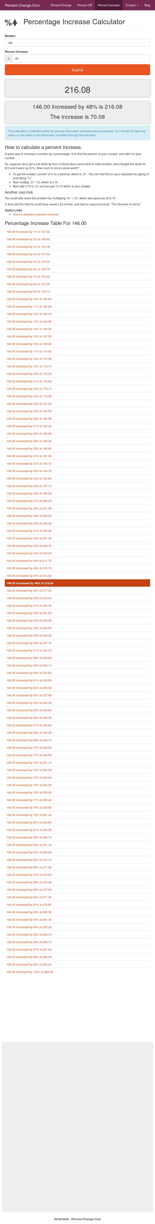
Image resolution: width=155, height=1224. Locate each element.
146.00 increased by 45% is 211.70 (28, 561)
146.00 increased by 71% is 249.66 (28, 755)
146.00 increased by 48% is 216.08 (29, 583)
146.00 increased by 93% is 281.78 (28, 919)
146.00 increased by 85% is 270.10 (28, 860)
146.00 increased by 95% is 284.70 (28, 934)
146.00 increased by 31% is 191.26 (28, 456)
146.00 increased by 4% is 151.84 (28, 254)
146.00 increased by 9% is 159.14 (28, 291)
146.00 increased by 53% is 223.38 (28, 620)
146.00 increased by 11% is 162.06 (28, 306)
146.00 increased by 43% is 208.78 (28, 546)
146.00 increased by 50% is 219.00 (28, 598)
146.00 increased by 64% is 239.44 (28, 703)
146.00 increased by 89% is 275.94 (28, 890)
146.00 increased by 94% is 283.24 (28, 927)
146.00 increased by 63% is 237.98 (28, 695)
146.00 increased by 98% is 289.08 (28, 957)
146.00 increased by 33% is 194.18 (28, 471)
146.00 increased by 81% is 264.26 (28, 830)
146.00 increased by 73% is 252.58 (28, 770)
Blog (147, 5)
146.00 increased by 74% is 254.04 (28, 777)
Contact (131, 5)
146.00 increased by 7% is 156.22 (28, 276)
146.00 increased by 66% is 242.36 (28, 718)
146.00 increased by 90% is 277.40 (28, 897)
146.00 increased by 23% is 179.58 (28, 396)
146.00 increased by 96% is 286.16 (28, 942)
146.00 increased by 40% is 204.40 (28, 523)
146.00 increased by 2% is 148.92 (28, 239)
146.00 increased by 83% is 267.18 (28, 845)
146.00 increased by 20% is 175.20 (28, 374)
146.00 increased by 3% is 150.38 (28, 247)
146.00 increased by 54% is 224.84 (28, 628)
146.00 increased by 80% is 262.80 (28, 822)
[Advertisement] (77, 1010)
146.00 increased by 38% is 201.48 (28, 508)
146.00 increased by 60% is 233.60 (28, 673)
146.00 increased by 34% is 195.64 (28, 478)
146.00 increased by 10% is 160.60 (28, 299)
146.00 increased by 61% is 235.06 (28, 680)
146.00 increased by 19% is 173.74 (28, 366)
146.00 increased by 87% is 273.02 (28, 875)
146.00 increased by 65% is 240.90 (28, 710)
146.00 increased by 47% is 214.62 (28, 576)
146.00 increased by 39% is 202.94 (28, 516)
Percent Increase (109, 5)
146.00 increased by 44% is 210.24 (28, 553)
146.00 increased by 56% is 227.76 (28, 643)
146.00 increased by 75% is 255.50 (28, 785)
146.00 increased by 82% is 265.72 (28, 837)
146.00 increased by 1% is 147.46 (28, 232)
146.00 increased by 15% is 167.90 (28, 336)
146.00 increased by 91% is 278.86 (28, 904)
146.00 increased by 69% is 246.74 (28, 740)
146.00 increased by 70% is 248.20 (28, 747)
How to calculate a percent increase (36, 214)
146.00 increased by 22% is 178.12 (28, 389)
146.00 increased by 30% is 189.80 (28, 448)
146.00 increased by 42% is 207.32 (28, 538)
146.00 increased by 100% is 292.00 (29, 972)
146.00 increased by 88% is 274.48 (28, 882)
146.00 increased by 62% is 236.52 (28, 688)
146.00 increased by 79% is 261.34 (28, 815)
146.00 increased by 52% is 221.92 (28, 613)
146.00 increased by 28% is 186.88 (28, 433)
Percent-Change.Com (22, 5)
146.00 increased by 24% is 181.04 (28, 404)
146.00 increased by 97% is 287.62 (28, 949)
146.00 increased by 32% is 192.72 (28, 463)
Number (10, 36)
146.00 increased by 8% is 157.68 (28, 284)
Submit (77, 69)
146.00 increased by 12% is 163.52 (28, 314)
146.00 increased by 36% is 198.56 (28, 493)
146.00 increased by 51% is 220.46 (28, 605)
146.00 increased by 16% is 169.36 (28, 344)
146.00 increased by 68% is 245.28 (28, 733)
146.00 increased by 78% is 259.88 (28, 807)
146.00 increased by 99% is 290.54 (28, 964)
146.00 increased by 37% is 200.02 (28, 501)
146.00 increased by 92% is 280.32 (28, 912)
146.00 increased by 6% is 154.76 (28, 269)
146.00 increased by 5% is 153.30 (28, 261)
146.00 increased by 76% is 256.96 (28, 792)
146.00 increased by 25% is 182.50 (28, 411)
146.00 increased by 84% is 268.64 (28, 852)
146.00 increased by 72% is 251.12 (28, 762)
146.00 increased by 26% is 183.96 (28, 418)
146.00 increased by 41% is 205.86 (28, 531)
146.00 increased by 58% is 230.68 (28, 658)
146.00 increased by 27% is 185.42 (28, 426)
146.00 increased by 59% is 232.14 (28, 665)
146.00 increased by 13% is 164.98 (28, 321)
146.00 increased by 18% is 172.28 (28, 359)
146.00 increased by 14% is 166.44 (28, 329)
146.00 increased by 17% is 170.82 (28, 351)
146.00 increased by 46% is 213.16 (28, 568)
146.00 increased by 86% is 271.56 (28, 867)
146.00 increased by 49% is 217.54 (28, 590)
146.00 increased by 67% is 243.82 (28, 725)
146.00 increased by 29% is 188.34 (28, 441)
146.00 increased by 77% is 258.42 (28, 800)
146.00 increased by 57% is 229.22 (28, 650)
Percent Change (61, 5)
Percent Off (85, 5)
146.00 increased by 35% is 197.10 (28, 486)
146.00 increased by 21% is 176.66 (28, 381)
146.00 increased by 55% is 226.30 (28, 635)
